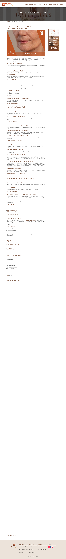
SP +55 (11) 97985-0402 (11, 226)
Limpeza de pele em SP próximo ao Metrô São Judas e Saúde (33, 517)
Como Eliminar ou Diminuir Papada (13, 207)
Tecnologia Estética (48, 4)
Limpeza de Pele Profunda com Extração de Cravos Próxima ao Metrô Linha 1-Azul (33, 511)
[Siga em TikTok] (49, 547)
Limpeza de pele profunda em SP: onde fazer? (33, 493)
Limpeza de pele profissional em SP (33, 523)
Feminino (35, 4)
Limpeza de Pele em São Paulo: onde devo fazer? (33, 499)
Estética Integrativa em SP (11, 211)
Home (26, 4)
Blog (57, 4)
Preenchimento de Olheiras (11, 249)
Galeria (54, 4)
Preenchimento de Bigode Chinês (12, 214)
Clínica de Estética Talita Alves (15, 396)
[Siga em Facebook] (50, 547)
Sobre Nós (31, 4)
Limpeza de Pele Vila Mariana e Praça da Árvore (33, 505)
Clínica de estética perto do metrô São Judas (33, 481)
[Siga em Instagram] (52, 547)
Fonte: (8, 275)
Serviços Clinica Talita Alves (14, 337)
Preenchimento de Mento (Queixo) (12, 209)
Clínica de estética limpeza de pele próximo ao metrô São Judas (23, 455)
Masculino (41, 4)
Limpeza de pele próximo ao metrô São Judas (33, 487)
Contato (61, 4)
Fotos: (8, 237)
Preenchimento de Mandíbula (12, 210)
